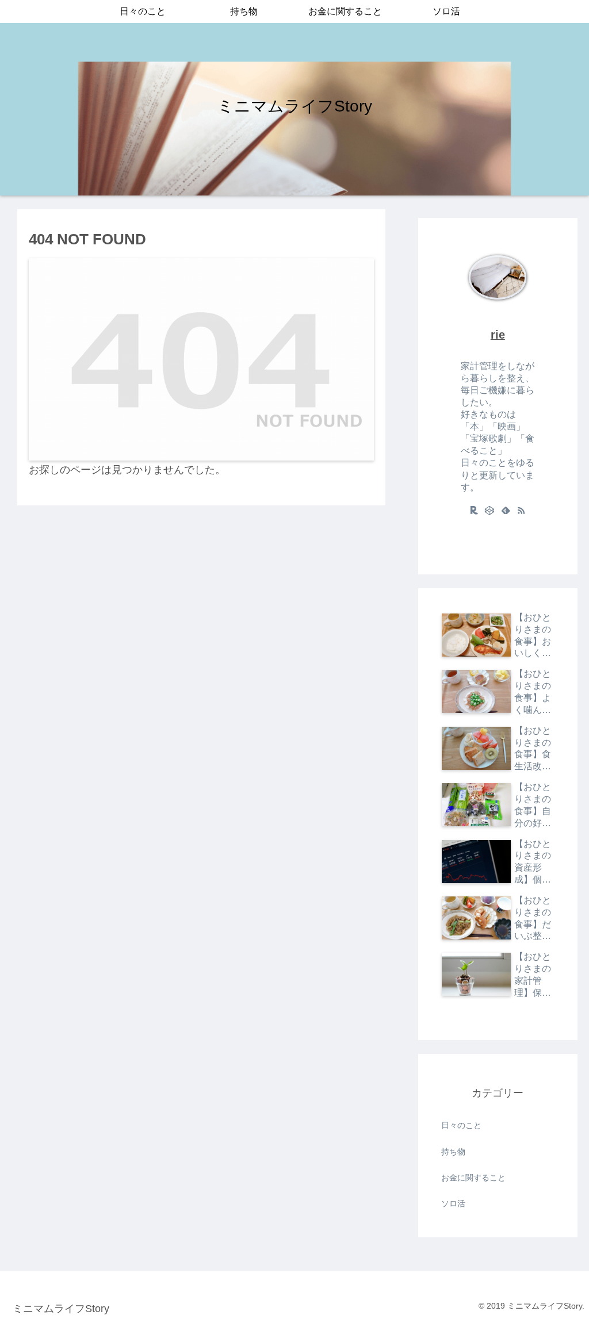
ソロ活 (453, 1203)
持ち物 (453, 1151)
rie (498, 334)
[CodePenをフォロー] (490, 510)
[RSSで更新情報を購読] (521, 510)
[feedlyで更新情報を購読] (505, 510)
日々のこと (461, 1125)
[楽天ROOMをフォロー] (473, 510)
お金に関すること (473, 1177)
